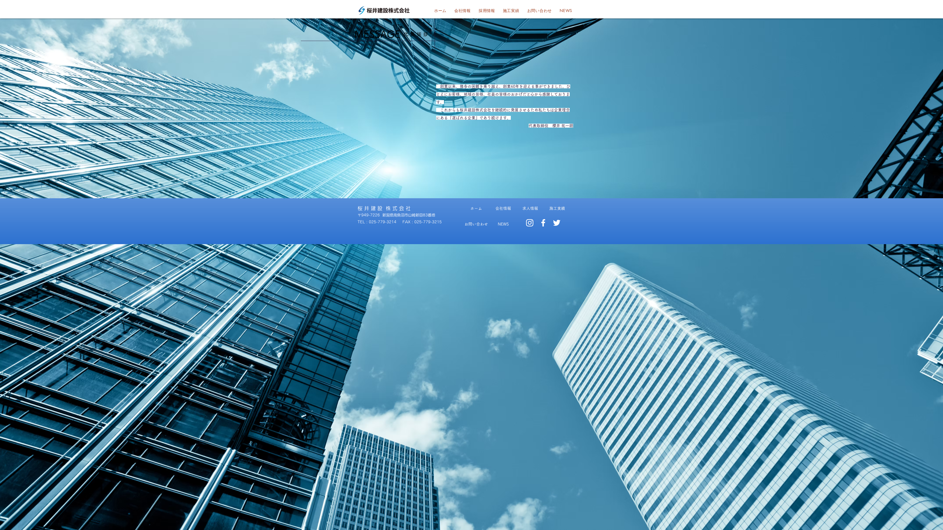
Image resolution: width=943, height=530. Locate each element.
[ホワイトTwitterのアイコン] (557, 223)
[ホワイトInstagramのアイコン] (530, 223)
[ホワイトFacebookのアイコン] (543, 223)
